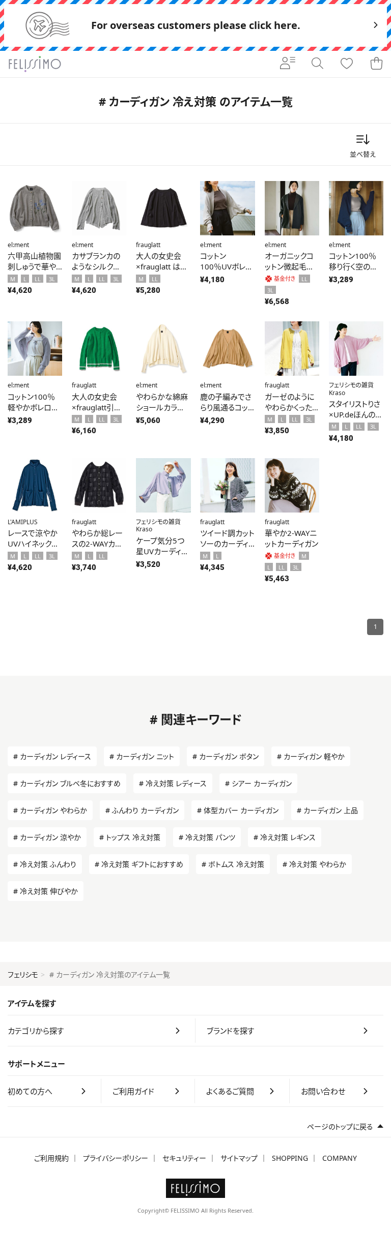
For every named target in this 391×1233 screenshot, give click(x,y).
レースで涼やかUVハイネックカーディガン (33, 543)
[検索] (317, 64)
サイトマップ (239, 1158)
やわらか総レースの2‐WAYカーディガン (97, 543)
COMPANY (339, 1158)
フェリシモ (23, 974)
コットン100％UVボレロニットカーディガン (227, 272)
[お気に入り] (346, 64)
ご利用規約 (51, 1158)
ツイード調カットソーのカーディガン (227, 543)
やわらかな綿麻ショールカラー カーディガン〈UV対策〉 (162, 413)
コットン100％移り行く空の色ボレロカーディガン (353, 272)
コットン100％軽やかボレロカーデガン (33, 407)
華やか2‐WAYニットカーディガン (291, 538)
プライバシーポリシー (115, 1158)
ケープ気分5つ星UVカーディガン (162, 551)
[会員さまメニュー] (287, 64)
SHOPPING (290, 1158)
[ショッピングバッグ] (376, 64)
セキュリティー (184, 1158)
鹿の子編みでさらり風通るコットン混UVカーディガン (227, 413)
